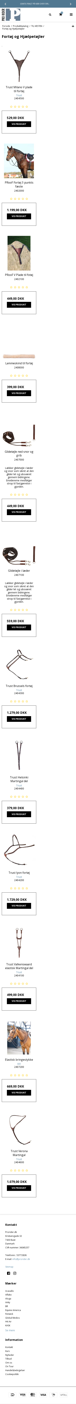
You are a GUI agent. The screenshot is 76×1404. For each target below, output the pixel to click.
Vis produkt (19, 124)
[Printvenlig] (73, 26)
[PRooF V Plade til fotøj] (19, 253)
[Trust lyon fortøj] (19, 851)
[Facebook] (10, 1273)
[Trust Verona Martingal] (19, 1129)
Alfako (8, 1294)
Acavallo (9, 1290)
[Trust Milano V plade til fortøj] (19, 65)
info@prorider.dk (21, 1259)
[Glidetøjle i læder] (19, 549)
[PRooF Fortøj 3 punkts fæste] (19, 161)
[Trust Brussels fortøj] (19, 664)
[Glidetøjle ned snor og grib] (19, 430)
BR (6, 1306)
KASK (7, 1325)
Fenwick (9, 1313)
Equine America (13, 1310)
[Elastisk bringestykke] (19, 1038)
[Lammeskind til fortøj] (19, 341)
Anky (7, 1302)
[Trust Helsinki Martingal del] (19, 755)
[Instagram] (16, 1273)
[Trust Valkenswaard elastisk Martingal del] (19, 942)
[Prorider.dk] (19, 15)
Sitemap (9, 1266)
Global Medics (12, 1317)
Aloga (8, 1298)
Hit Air (8, 1321)
